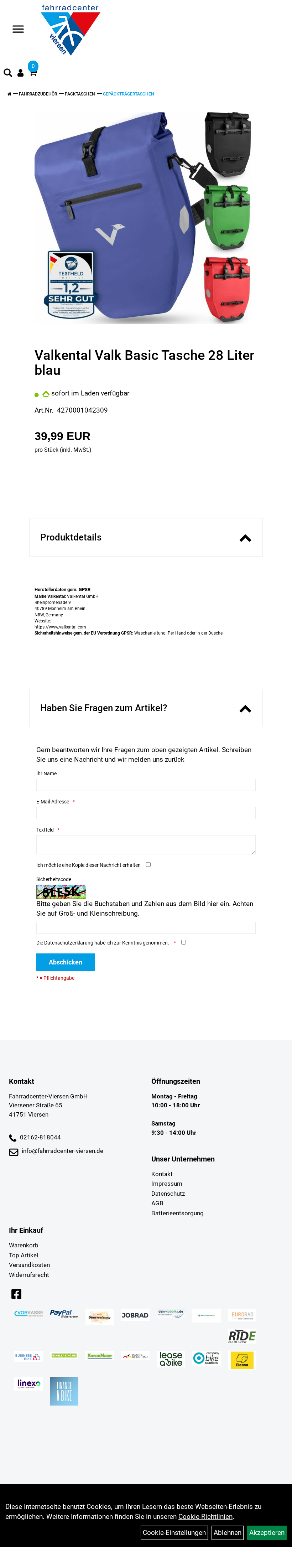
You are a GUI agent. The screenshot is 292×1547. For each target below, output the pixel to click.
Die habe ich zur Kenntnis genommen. (103, 943)
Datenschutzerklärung (68, 943)
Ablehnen (227, 1532)
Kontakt (162, 1174)
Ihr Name (46, 773)
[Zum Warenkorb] (33, 73)
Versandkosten (29, 1264)
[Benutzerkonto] (20, 72)
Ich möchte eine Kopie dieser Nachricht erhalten (88, 865)
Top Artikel (23, 1255)
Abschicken (65, 962)
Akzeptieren (267, 1532)
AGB (157, 1203)
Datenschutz (168, 1193)
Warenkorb (23, 1245)
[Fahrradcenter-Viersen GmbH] (70, 30)
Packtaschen (80, 94)
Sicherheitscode (53, 879)
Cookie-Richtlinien (205, 1516)
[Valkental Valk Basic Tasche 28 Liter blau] (143, 218)
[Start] (9, 94)
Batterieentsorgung (177, 1213)
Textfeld (45, 830)
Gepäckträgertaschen (128, 94)
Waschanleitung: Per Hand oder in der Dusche (129, 633)
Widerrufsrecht (29, 1274)
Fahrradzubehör (38, 94)
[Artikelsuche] (8, 74)
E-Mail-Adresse (52, 801)
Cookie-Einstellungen (174, 1532)
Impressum (166, 1183)
